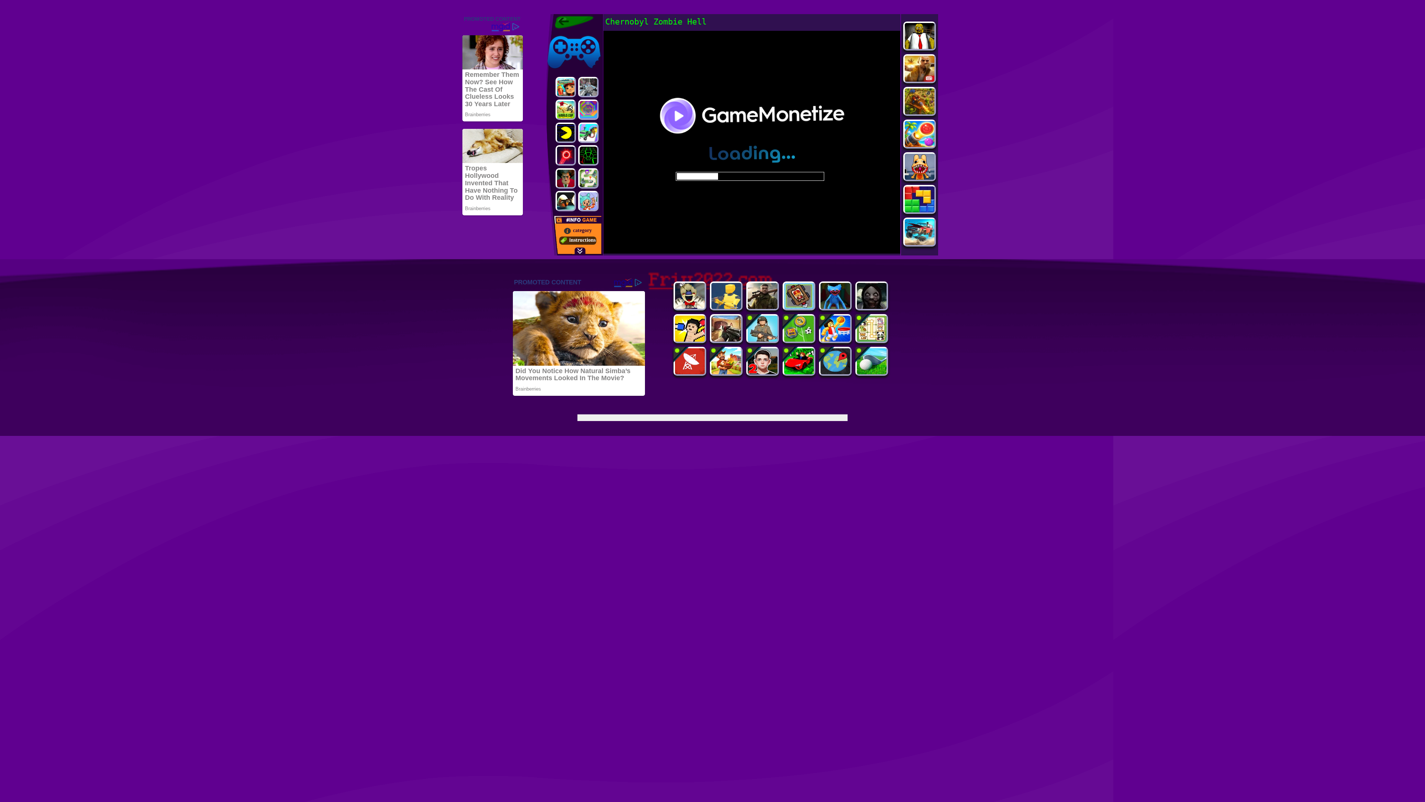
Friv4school (559, 34)
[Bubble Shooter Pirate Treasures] (919, 145)
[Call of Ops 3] (762, 307)
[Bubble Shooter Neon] (566, 155)
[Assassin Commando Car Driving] (588, 133)
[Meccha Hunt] (726, 372)
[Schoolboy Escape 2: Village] (762, 372)
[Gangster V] (919, 79)
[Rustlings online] (690, 372)
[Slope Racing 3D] (588, 155)
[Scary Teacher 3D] (566, 178)
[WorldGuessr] (835, 372)
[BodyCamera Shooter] (762, 339)
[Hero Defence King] (588, 178)
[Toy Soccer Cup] (799, 339)
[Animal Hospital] (919, 178)
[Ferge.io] (726, 307)
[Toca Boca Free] (588, 201)
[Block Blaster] (919, 210)
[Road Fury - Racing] (919, 243)
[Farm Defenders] (919, 112)
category (582, 230)
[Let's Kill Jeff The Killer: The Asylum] (872, 307)
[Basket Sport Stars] (835, 339)
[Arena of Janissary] (799, 307)
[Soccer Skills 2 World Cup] (566, 110)
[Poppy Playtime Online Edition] (835, 307)
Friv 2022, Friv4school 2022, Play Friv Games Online (572, 22)
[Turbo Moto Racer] (588, 87)
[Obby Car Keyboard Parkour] (799, 372)
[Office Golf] (872, 372)
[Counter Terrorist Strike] (726, 339)
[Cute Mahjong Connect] (872, 339)
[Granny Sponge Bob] (919, 47)
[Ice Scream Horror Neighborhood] (690, 307)
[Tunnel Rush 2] (588, 110)
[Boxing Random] (690, 339)
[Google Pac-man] (566, 133)
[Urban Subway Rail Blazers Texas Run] (566, 87)
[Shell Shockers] (566, 201)
